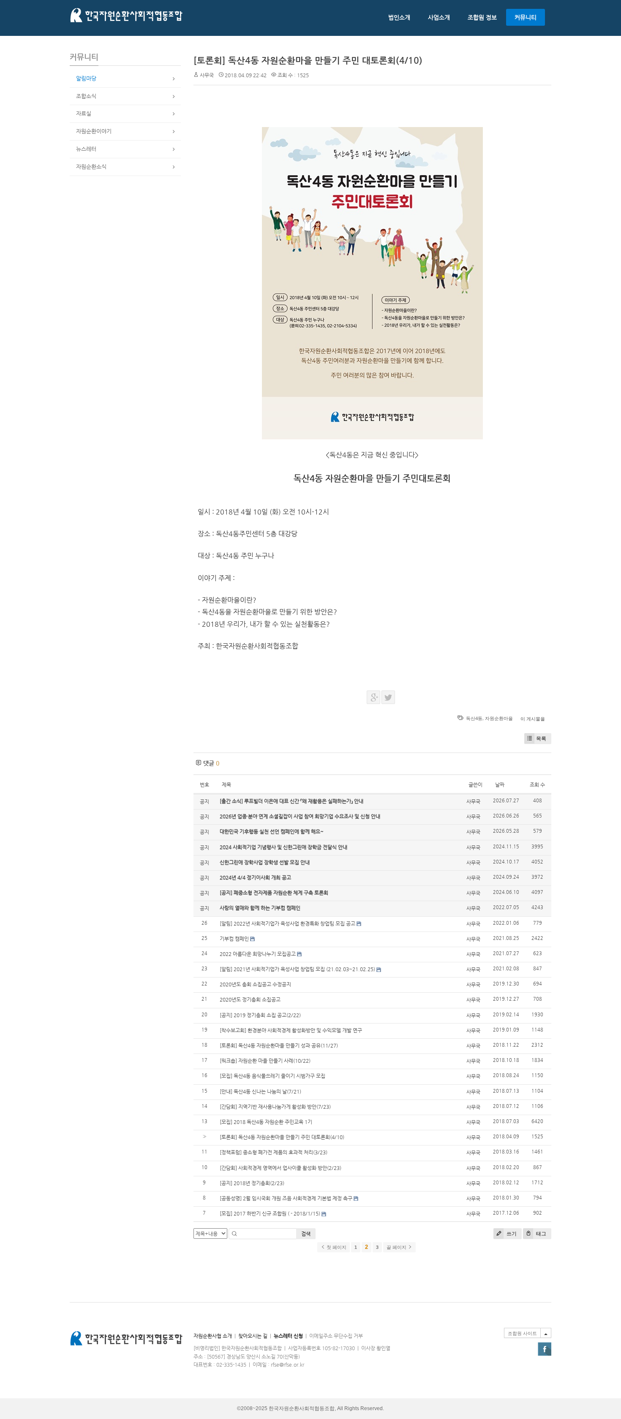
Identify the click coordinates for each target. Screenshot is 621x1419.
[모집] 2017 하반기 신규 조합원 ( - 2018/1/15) (270, 1213)
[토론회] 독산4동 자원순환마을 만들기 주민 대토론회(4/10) (307, 60)
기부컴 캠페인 (234, 939)
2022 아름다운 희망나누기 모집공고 (258, 954)
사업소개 (439, 17)
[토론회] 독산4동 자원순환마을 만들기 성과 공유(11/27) (279, 1045)
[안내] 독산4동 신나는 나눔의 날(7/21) (260, 1091)
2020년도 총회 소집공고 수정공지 (255, 984)
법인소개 (399, 17)
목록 (541, 738)
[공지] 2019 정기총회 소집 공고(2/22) (260, 1015)
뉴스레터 (86, 149)
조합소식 (86, 96)
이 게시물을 (532, 718)
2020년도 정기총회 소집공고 (250, 999)
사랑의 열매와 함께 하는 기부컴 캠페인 (260, 908)
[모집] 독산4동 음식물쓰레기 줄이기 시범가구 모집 (272, 1076)
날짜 (499, 785)
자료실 (83, 113)
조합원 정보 (482, 17)
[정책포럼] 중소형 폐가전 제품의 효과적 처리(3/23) (273, 1152)
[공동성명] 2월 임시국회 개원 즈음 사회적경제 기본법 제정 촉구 (286, 1198)
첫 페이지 (335, 1247)
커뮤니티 (526, 17)
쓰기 (511, 1233)
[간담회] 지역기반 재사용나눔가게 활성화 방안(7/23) (275, 1107)
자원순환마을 (499, 718)
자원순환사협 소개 (212, 1336)
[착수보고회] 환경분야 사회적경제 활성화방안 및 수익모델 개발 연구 (291, 1030)
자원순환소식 (91, 166)
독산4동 (474, 718)
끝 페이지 (397, 1247)
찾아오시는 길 (252, 1336)
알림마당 (86, 78)
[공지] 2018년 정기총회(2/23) (252, 1183)
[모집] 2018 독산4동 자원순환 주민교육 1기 (266, 1122)
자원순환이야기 (94, 131)
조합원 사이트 (522, 1333)
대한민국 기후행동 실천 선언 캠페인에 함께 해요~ (272, 831)
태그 (540, 1233)
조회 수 (537, 785)
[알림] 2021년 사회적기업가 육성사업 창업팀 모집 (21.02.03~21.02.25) (297, 969)
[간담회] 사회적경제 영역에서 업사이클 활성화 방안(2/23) (280, 1168)
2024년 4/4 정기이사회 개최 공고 (255, 877)
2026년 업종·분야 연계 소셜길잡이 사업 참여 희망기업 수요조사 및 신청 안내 (300, 816)
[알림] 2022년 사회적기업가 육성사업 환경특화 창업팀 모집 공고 (287, 923)
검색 (305, 1234)
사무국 (207, 75)
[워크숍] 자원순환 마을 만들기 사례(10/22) (265, 1061)
